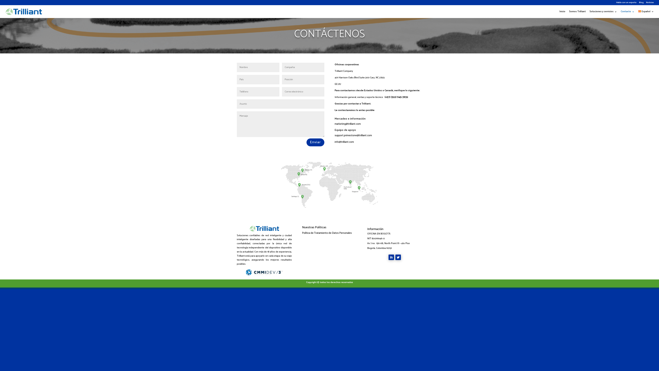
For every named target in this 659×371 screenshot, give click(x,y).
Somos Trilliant (577, 12)
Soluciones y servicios (601, 12)
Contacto (626, 12)
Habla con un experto (626, 3)
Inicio (562, 12)
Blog (641, 3)
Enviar (315, 142)
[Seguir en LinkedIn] (391, 257)
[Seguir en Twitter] (398, 257)
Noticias (650, 3)
